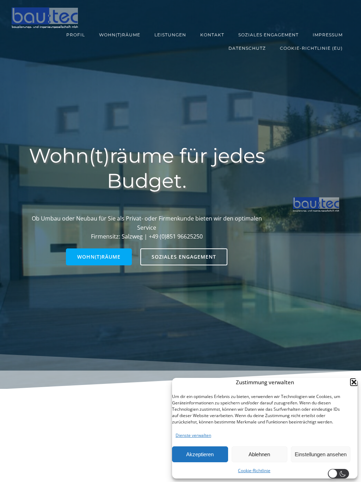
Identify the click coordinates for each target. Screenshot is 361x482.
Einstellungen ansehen (321, 454)
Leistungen (170, 34)
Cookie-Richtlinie (254, 471)
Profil (75, 34)
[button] (353, 382)
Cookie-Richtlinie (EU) (311, 48)
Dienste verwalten (193, 435)
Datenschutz (247, 48)
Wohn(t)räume (119, 34)
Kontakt (212, 34)
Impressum (328, 34)
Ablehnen (259, 454)
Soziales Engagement (268, 34)
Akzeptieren (200, 454)
